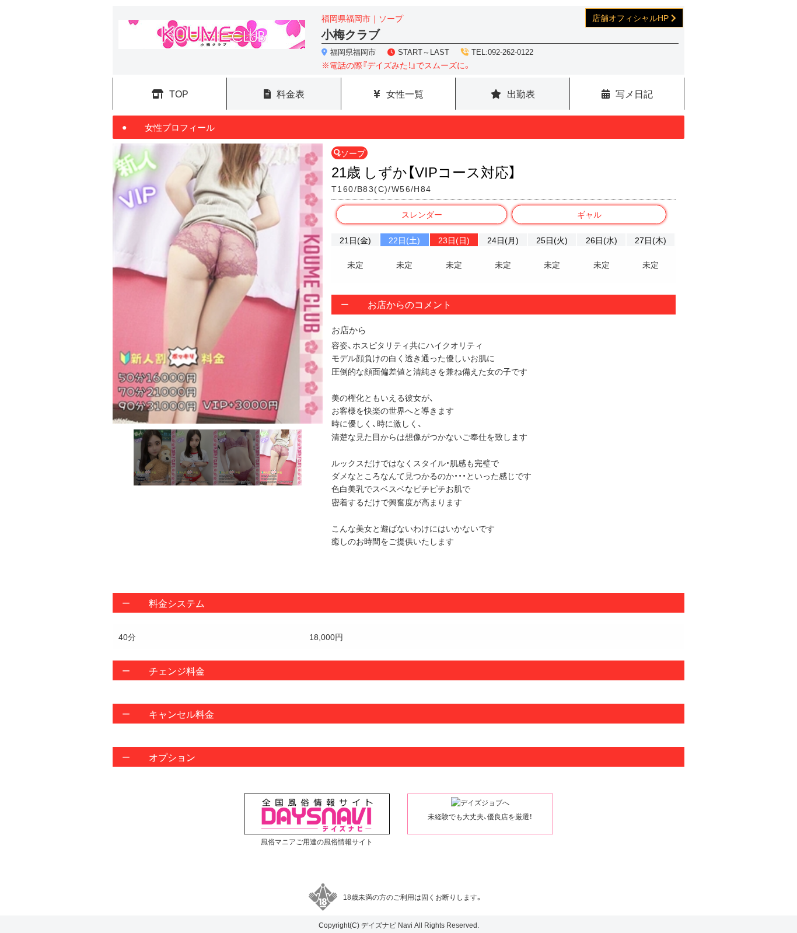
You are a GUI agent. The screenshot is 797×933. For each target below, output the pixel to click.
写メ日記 (634, 93)
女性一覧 (405, 93)
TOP (178, 93)
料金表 (291, 93)
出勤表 (521, 93)
